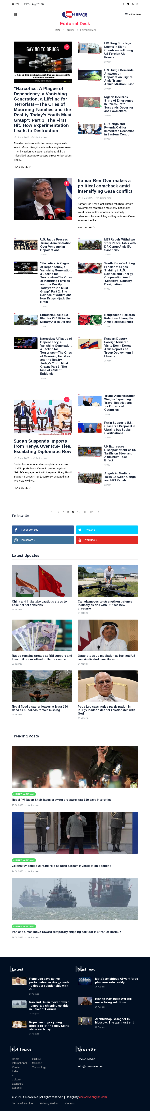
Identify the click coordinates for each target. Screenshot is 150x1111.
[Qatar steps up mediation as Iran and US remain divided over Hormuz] (108, 635)
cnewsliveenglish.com (93, 1097)
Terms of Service (22, 1103)
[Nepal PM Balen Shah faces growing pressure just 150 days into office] (75, 767)
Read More (21, 167)
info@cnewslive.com (91, 1066)
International (19, 1063)
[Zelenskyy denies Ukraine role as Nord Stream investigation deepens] (75, 833)
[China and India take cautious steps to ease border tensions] (42, 581)
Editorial (17, 1087)
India (15, 1071)
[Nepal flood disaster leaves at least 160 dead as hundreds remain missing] (42, 686)
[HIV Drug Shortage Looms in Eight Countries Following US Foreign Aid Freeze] (90, 51)
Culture (16, 1079)
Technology (39, 1067)
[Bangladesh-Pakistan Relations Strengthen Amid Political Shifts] (90, 322)
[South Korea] (90, 271)
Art (13, 1075)
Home (57, 30)
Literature (17, 1083)
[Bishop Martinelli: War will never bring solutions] (85, 1004)
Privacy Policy (49, 1103)
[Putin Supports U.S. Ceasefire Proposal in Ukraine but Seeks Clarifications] (90, 430)
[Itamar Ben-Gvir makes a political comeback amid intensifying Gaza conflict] (43, 199)
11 (85, 511)
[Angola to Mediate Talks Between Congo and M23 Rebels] (90, 481)
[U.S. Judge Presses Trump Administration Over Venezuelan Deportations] (26, 247)
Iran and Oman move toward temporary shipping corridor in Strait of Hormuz (66, 931)
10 (78, 511)
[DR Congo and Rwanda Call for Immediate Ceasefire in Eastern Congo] (90, 131)
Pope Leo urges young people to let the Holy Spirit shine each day (49, 1026)
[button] (16, 4)
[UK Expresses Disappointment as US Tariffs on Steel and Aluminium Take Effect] (90, 454)
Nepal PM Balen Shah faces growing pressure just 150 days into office (62, 799)
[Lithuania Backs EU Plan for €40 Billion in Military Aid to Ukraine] (26, 322)
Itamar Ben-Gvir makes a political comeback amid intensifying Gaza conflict (105, 186)
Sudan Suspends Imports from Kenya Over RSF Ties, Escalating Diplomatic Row (42, 446)
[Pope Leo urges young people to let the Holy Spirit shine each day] (19, 1028)
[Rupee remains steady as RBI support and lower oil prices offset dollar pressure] (42, 635)
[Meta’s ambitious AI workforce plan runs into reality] (85, 984)
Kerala (16, 1067)
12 (91, 511)
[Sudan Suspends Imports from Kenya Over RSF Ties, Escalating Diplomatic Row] (43, 415)
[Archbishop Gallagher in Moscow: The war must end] (85, 1024)
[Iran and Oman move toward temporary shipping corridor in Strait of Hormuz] (75, 899)
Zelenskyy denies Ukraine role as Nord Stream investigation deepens (61, 865)
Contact (70, 1103)
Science (37, 1063)
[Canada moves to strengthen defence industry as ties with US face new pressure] (108, 581)
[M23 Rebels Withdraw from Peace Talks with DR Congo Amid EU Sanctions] (90, 247)
